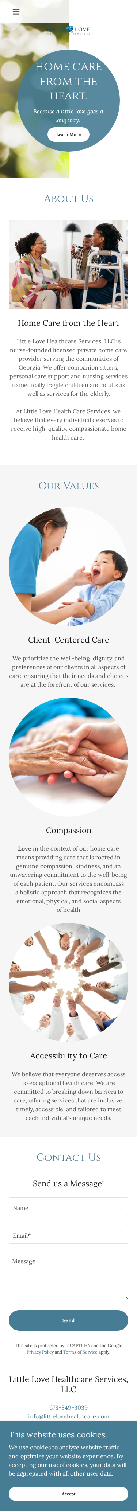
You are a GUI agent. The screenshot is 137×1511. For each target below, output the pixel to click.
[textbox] (68, 1206)
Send (68, 1320)
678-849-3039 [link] (68, 1407)
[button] (18, 11)
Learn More (68, 134)
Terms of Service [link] (80, 1352)
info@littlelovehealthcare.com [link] (68, 1416)
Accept (69, 1493)
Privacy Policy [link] (40, 1352)
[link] (68, 12)
